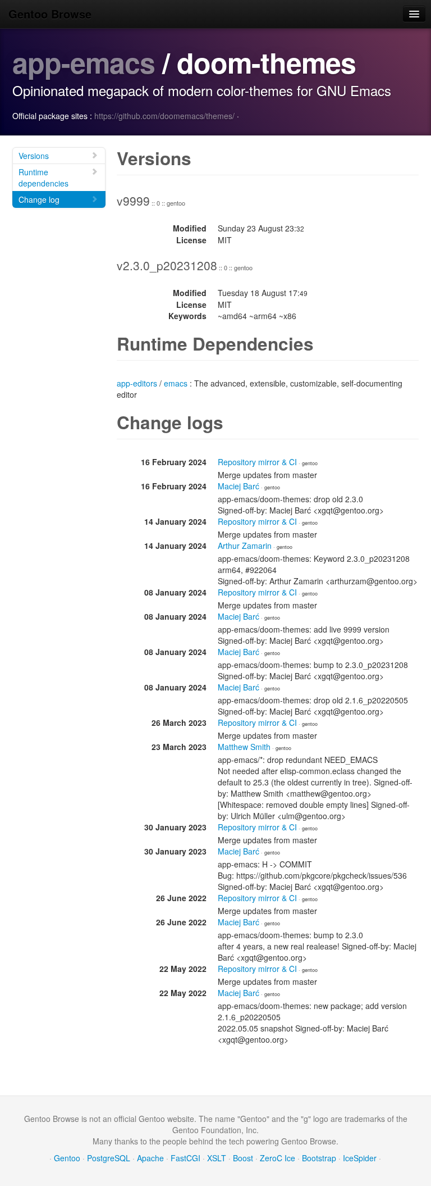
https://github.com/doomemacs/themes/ (164, 115)
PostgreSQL (108, 1158)
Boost (243, 1158)
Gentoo (67, 1158)
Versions (34, 155)
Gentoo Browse (49, 14)
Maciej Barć (238, 486)
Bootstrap (319, 1158)
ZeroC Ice (277, 1158)
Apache (150, 1158)
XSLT (216, 1158)
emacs (175, 383)
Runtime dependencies (43, 177)
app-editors (137, 383)
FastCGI (185, 1158)
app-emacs (83, 62)
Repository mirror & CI (257, 461)
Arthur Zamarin (245, 545)
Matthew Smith (244, 746)
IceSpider (360, 1158)
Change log (39, 199)
